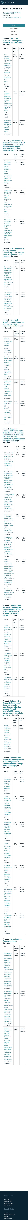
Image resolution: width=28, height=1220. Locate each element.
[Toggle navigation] (25, 2)
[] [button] (9, 15)
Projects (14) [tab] (14, 34)
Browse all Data (8, 1201)
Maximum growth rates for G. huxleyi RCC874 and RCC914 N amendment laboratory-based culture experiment (7, 850)
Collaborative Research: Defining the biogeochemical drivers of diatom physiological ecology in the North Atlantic (13, 610)
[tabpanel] (14, 553)
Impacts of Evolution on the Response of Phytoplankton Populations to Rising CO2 (13, 323)
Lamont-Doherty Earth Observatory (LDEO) (12, 13)
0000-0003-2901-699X (12, 17)
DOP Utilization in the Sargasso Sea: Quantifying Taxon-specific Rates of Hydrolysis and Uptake (13, 253)
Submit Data (7, 1213)
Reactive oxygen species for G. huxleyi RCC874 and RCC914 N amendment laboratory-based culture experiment (8, 920)
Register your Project (9, 1214)
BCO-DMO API (8, 1205)
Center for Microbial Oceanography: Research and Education (13, 41)
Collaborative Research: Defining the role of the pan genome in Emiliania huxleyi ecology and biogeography (13, 762)
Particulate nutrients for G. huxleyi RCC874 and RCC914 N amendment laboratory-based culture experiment (8, 872)
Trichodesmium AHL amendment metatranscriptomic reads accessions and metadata (9, 592)
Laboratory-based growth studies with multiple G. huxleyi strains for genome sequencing (7, 783)
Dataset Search (8, 1199)
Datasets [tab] (14, 25)
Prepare (6, 1216)
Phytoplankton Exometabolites (12, 940)
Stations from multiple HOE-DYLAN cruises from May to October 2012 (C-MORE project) (8, 126)
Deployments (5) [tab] (14, 28)
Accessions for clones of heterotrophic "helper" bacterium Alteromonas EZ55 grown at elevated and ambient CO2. (8, 388)
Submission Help (8, 1218)
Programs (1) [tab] (14, 31)
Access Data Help (8, 1203)
